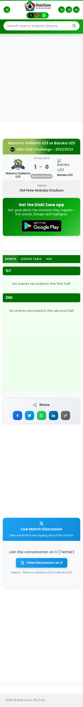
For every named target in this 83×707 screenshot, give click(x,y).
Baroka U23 (64, 143)
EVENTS (10, 259)
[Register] (76, 9)
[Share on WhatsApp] (41, 415)
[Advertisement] (41, 78)
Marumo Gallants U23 (28, 143)
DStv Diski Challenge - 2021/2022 (45, 149)
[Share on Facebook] (17, 415)
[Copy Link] (65, 415)
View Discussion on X (45, 562)
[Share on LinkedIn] (53, 415)
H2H (49, 259)
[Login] (69, 9)
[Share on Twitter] (29, 415)
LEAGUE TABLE (31, 259)
